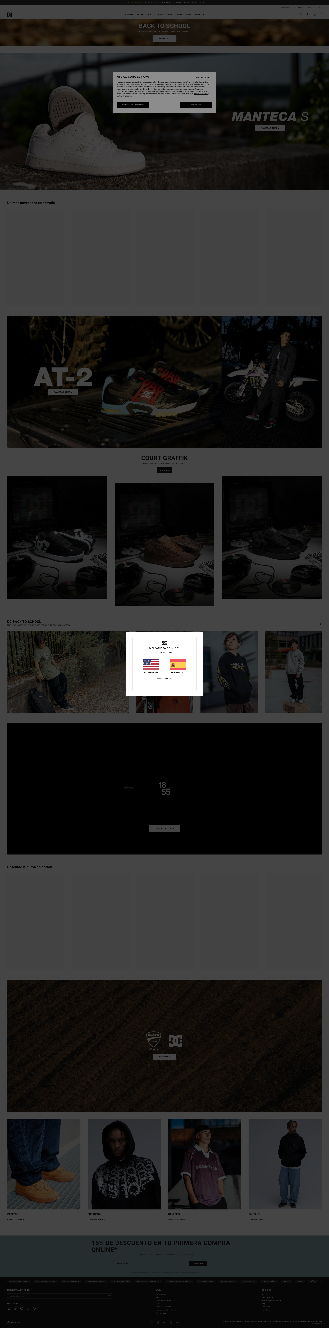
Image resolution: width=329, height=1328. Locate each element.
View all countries (164, 678)
